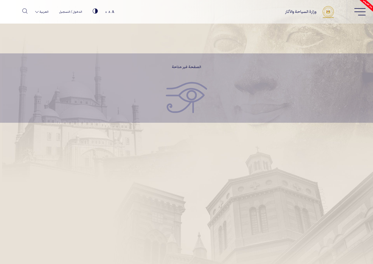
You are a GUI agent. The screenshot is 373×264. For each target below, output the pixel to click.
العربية (44, 11)
